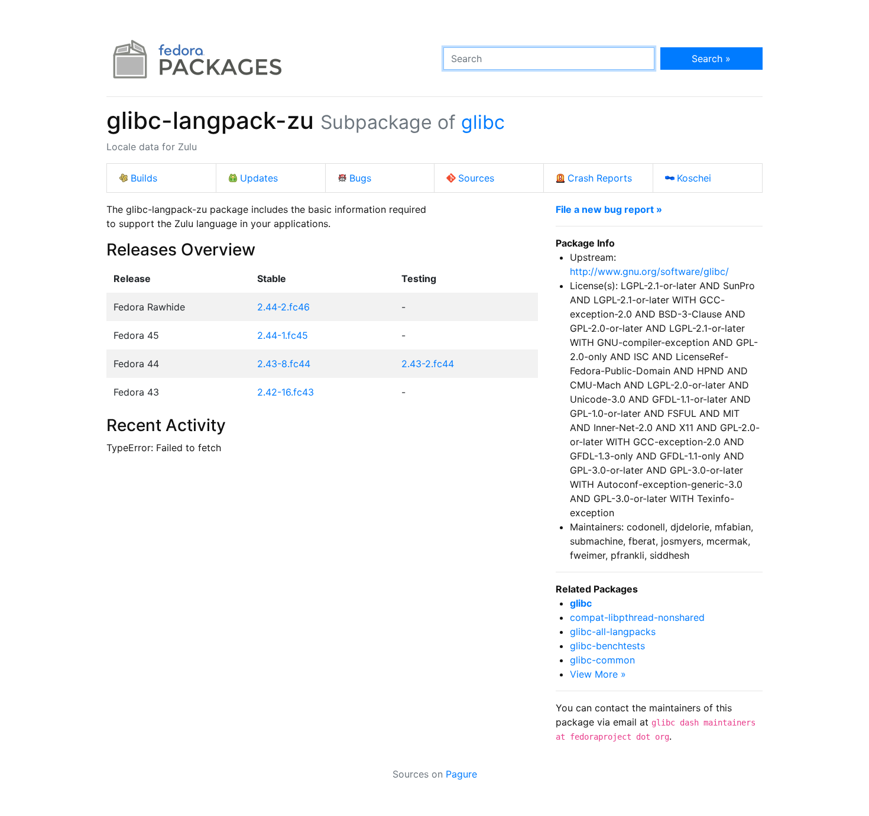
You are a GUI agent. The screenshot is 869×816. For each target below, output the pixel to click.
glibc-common (602, 660)
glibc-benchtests (607, 646)
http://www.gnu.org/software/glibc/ (649, 271)
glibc (483, 122)
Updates (259, 178)
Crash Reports (600, 178)
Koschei (694, 178)
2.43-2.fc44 (427, 364)
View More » (598, 674)
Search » (711, 58)
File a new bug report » (609, 209)
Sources (476, 178)
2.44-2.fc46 (283, 307)
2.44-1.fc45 (282, 335)
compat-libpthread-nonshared (637, 617)
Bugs (360, 178)
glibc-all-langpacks (613, 631)
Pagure (461, 774)
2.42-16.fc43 (285, 392)
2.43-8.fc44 (283, 364)
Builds (144, 178)
